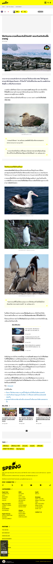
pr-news (21, 502)
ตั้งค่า (4, 555)
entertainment (23, 505)
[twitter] (8, 70)
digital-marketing (7, 515)
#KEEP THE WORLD (8, 449)
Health (37, 492)
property (4, 517)
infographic (22, 500)
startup (4, 498)
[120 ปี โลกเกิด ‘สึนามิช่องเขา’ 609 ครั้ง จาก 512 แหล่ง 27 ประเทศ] (26, 412)
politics (21, 503)
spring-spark (38, 505)
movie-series (22, 513)
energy (4, 507)
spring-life (22, 512)
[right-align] (48, 3)
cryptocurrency (7, 518)
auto (3, 495)
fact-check (22, 497)
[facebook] (6, 70)
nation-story (22, 507)
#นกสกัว (32, 446)
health (37, 493)
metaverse (5, 497)
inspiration (22, 515)
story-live (38, 508)
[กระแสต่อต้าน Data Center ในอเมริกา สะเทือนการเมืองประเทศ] (9, 412)
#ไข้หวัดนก (6, 446)
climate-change (6, 505)
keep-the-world (39, 503)
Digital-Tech (5, 492)
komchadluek (6, 536)
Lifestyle (21, 510)
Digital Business (6, 514)
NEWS (20, 492)
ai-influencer (39, 507)
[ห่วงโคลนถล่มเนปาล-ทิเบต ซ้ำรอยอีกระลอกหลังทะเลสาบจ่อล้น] (43, 412)
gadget (4, 500)
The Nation (5, 530)
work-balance (23, 517)
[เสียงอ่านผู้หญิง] (16, 12)
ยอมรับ (4, 552)
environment (5, 508)
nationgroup (5, 533)
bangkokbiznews (7, 538)
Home (3, 6)
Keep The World (10, 6)
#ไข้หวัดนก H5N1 (15, 446)
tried (36, 502)
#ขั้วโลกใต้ (39, 446)
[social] (3, 485)
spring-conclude (40, 500)
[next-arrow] (50, 405)
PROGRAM (37, 497)
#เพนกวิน (25, 446)
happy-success (39, 499)
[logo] (5, 2)
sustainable (5, 510)
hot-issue (21, 493)
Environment (19, 6)
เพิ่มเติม (4, 549)
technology (5, 493)
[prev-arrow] (48, 405)
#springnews (20, 449)
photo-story (22, 498)
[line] (11, 70)
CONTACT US (38, 512)
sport (20, 495)
